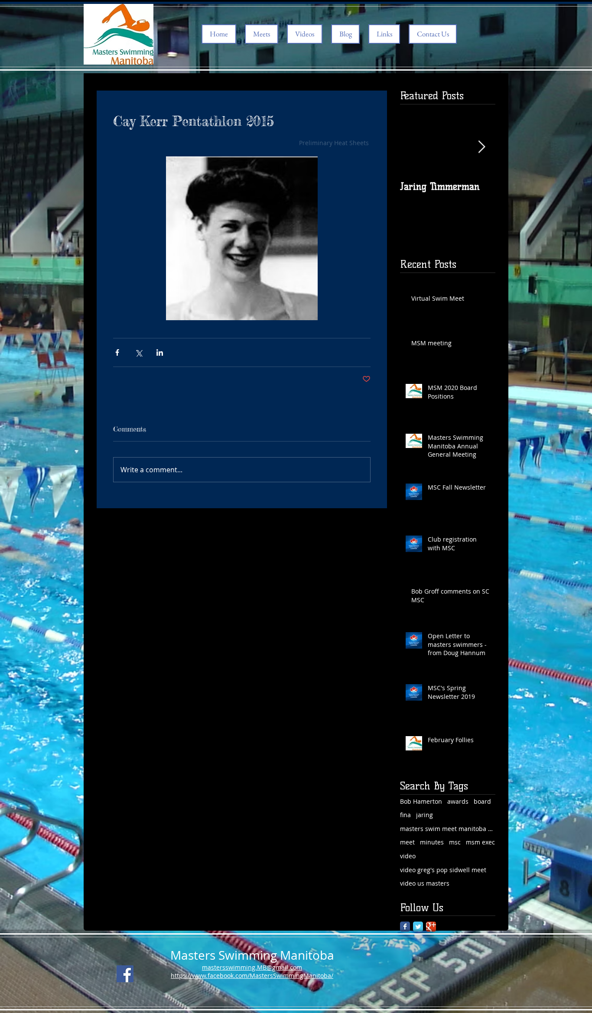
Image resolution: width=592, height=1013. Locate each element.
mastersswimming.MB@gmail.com (252, 967)
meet (407, 842)
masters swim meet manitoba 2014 (447, 829)
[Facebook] (125, 973)
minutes (432, 842)
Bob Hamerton (421, 801)
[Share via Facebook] (117, 352)
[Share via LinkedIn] (160, 352)
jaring (424, 815)
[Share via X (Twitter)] (138, 352)
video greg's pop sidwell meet (443, 870)
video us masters (424, 883)
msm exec (480, 842)
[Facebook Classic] (405, 927)
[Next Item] (481, 147)
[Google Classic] (431, 927)
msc (455, 842)
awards (457, 801)
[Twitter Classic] (418, 927)
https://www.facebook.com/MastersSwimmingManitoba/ (252, 975)
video (408, 856)
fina (405, 815)
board (482, 801)
